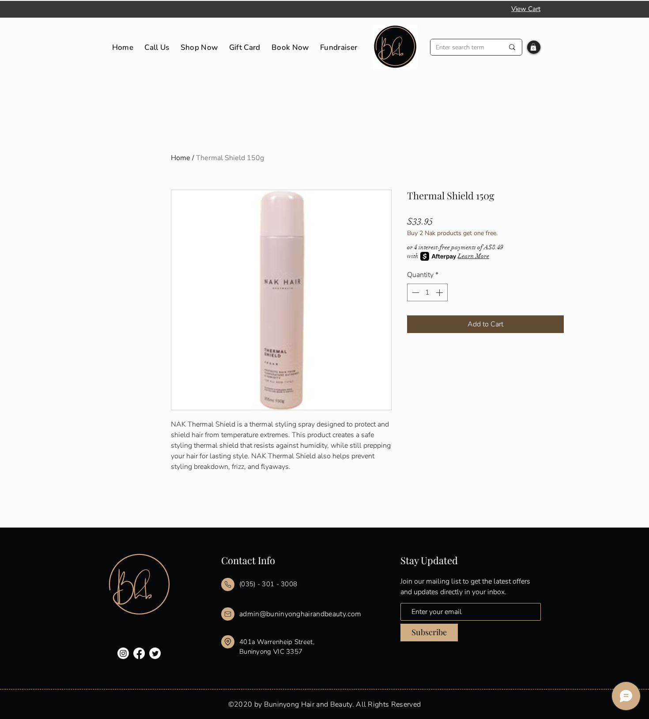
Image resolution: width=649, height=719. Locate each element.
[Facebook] (139, 653)
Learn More (473, 256)
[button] (533, 47)
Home (180, 158)
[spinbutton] (427, 292)
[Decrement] (414, 292)
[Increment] (440, 292)
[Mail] (227, 584)
